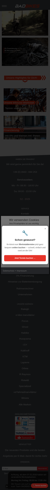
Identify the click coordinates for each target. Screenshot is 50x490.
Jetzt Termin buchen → (25, 258)
